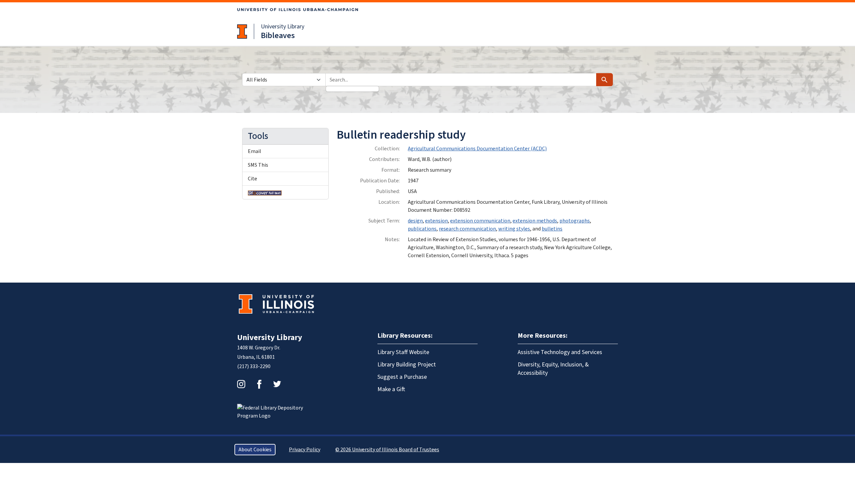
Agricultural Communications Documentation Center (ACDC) (477, 148)
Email (254, 151)
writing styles (514, 228)
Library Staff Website (403, 352)
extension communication (480, 220)
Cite (252, 178)
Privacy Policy (304, 449)
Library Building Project (406, 364)
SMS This (258, 165)
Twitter (277, 384)
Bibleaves (278, 35)
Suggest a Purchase (402, 377)
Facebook (259, 384)
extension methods (535, 220)
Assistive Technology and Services (560, 352)
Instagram (241, 384)
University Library (282, 26)
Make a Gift (391, 389)
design (415, 220)
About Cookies (255, 449)
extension (436, 220)
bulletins (552, 228)
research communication (467, 228)
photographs (574, 220)
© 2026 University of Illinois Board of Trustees (387, 449)
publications (422, 228)
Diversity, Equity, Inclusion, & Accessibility (553, 368)
